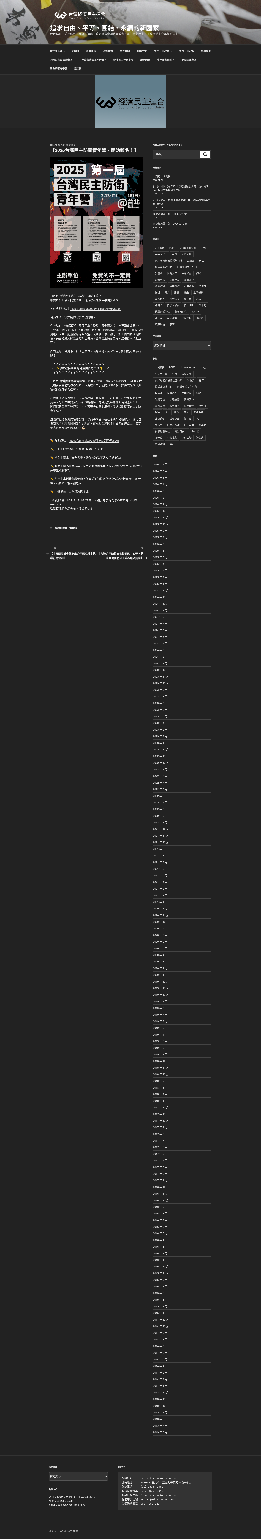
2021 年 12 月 (161, 829)
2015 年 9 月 (160, 1279)
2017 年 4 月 (160, 1160)
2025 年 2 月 (160, 577)
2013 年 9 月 (160, 1412)
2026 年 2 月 (160, 497)
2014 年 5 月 (160, 1359)
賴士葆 (158, 318)
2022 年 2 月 (160, 815)
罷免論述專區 (188, 59)
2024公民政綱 (186, 51)
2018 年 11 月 (161, 1067)
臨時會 (158, 305)
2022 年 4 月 (160, 802)
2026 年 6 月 (160, 471)
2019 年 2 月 (160, 1048)
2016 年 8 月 (160, 1213)
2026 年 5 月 (160, 477)
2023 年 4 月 (160, 723)
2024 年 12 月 (161, 590)
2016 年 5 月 (160, 1233)
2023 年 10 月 (161, 683)
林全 (186, 292)
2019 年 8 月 (160, 1008)
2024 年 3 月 (160, 650)
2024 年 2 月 (160, 656)
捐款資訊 (206, 51)
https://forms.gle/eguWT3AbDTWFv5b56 (95, 309)
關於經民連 (56, 51)
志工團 (78, 68)
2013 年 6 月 (160, 1432)
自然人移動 (173, 305)
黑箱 (172, 324)
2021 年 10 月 (161, 842)
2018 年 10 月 (161, 1074)
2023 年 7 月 (160, 703)
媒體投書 (175, 279)
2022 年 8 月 (160, 776)
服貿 (176, 292)
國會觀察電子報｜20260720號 (170, 214)
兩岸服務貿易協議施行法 (168, 260)
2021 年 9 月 (160, 849)
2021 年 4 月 (160, 882)
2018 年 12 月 (161, 1061)
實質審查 (189, 279)
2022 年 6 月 (160, 789)
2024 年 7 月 (160, 623)
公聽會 (190, 260)
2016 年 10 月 (161, 1200)
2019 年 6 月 (160, 1021)
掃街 (157, 292)
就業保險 (175, 286)
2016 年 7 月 (160, 1220)
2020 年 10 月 (161, 921)
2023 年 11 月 (161, 676)
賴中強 (195, 311)
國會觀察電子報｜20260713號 (170, 223)
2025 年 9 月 (160, 530)
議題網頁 (145, 59)
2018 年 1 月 (160, 1101)
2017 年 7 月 (160, 1140)
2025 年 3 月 (160, 570)
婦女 (198, 273)
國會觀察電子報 (58, 68)
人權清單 (187, 254)
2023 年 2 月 (160, 736)
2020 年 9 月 (160, 928)
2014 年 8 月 (160, 1339)
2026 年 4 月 (160, 484)
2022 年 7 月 (160, 782)
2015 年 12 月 (161, 1266)
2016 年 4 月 (160, 1240)
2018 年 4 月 (160, 1094)
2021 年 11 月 (161, 835)
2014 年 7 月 (160, 1346)
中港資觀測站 (164, 59)
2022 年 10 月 (161, 762)
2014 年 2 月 (160, 1379)
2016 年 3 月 (160, 1246)
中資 (174, 254)
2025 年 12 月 (161, 511)
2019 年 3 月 (160, 1041)
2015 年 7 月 (160, 1286)
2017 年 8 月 (160, 1134)
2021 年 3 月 (160, 888)
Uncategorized (188, 247)
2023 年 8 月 (160, 696)
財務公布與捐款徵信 (61, 59)
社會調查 (175, 298)
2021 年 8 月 (160, 855)
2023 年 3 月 (160, 729)
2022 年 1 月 (160, 822)
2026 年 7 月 (160, 464)
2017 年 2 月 (160, 1173)
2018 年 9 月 (160, 1080)
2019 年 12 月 (161, 981)
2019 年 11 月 (161, 988)
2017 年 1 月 (160, 1180)
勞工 (201, 260)
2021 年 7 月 (160, 862)
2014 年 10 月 (161, 1326)
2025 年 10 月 (161, 524)
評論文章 (142, 51)
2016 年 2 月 (160, 1253)
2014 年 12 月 (161, 1319)
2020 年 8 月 (160, 935)
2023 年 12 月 (161, 670)
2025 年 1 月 (160, 583)
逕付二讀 (187, 318)
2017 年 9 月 (160, 1127)
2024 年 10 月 (161, 603)
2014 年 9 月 (160, 1332)
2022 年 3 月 (160, 809)
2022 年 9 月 (160, 769)
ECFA (172, 247)
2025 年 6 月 (160, 550)
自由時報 (189, 305)
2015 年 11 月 (161, 1273)
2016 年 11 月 (161, 1193)
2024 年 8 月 (160, 617)
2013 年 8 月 (160, 1419)
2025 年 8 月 (160, 537)
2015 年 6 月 (160, 1293)
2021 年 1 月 (160, 902)
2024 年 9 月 (160, 610)
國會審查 (172, 273)
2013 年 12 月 (161, 1392)
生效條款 (198, 292)
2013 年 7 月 (160, 1425)
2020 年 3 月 (160, 961)
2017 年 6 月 (160, 1147)
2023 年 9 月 (160, 689)
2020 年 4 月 (160, 955)
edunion (70, 145)
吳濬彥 (158, 273)
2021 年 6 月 (160, 868)
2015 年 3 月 (160, 1299)
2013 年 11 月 (161, 1399)
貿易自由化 (181, 311)
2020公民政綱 (161, 51)
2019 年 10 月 (161, 994)
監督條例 (160, 298)
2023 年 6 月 (160, 709)
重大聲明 (125, 51)
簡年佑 (188, 298)
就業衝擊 (189, 286)
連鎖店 (200, 318)
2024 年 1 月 (160, 663)
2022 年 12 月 (161, 749)
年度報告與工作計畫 (93, 59)
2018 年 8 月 (160, 1087)
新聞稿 (75, 51)
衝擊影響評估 (162, 311)
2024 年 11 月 (161, 597)
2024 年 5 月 (160, 636)
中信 (203, 247)
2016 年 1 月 (160, 1260)
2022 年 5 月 (160, 796)
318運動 (159, 247)
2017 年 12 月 (161, 1107)
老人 (198, 298)
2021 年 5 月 (160, 875)
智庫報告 (91, 51)
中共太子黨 (161, 254)
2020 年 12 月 (161, 908)
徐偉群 (202, 286)
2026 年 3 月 (160, 491)
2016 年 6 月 (160, 1226)
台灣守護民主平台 (187, 267)
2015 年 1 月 (160, 1313)
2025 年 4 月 (160, 564)
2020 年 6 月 (160, 941)
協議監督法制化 (163, 267)
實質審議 (160, 286)
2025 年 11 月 (161, 517)
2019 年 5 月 (160, 1027)
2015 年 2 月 (160, 1306)
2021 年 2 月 (160, 895)
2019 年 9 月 (160, 1001)
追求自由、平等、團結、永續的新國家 (104, 27)
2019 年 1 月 (160, 1054)
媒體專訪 (160, 279)
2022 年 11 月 (161, 756)
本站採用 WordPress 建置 (63, 1531)
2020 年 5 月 (160, 948)
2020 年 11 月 (161, 915)
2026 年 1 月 (160, 504)
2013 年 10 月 (161, 1405)
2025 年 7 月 (160, 544)
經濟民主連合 (61, 528)
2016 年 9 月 (160, 1207)
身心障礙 (172, 318)
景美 (167, 292)
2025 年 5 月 (160, 557)
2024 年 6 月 (160, 630)
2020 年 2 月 (160, 968)
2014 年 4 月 (160, 1366)
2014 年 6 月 (160, 1352)
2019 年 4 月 (160, 1034)
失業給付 (187, 273)
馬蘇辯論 (160, 324)
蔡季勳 (202, 305)
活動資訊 (108, 51)
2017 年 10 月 (161, 1120)
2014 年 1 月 (160, 1385)
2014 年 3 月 (160, 1372)
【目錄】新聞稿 (161, 176)
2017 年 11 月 (161, 1114)
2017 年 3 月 (160, 1167)
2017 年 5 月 (160, 1154)
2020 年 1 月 (160, 974)
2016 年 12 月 (161, 1187)
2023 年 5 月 (160, 716)
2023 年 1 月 (160, 743)
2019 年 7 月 (160, 1014)
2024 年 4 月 (160, 643)
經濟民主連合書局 (123, 59)
